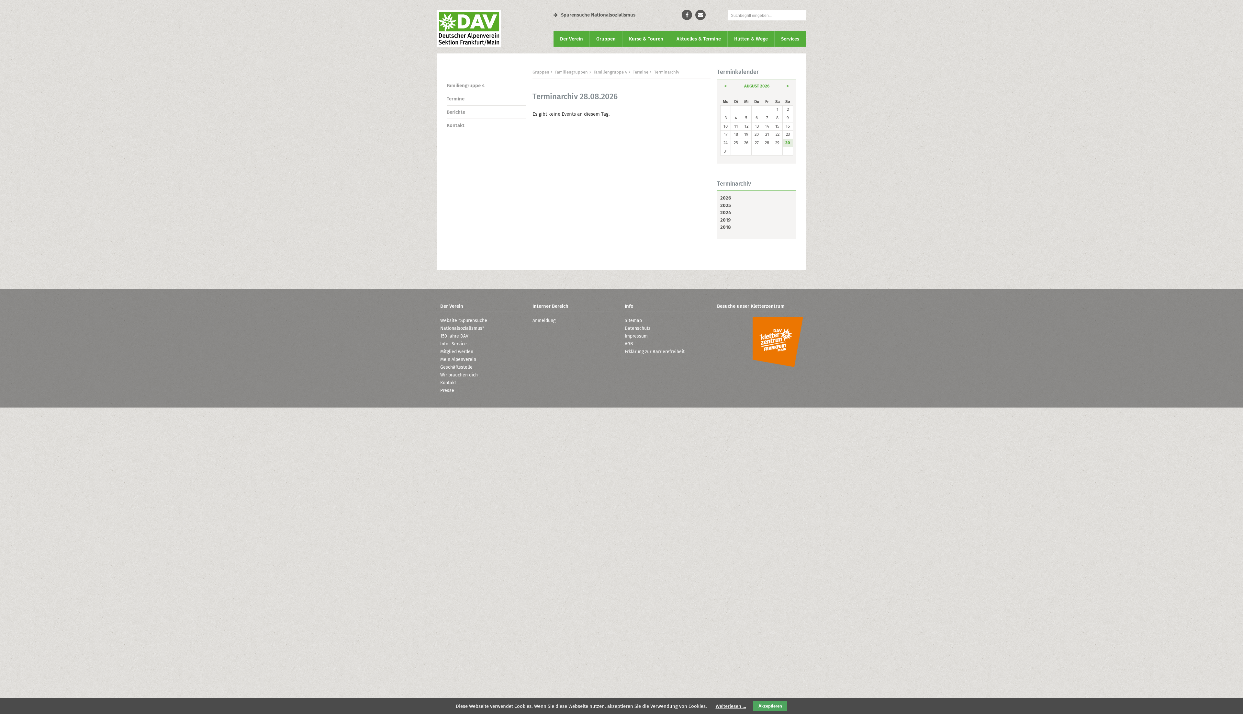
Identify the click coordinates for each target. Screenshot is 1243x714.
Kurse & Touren (646, 39)
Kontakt (456, 125)
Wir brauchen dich (459, 375)
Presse (447, 390)
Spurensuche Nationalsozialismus (598, 15)
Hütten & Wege (751, 39)
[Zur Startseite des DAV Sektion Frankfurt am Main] (469, 45)
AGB (629, 344)
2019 (725, 220)
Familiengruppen (571, 72)
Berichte (456, 112)
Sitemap (633, 320)
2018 (725, 227)
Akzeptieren (770, 706)
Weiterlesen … (731, 706)
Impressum (636, 336)
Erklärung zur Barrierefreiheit (655, 351)
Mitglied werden (456, 351)
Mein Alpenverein (458, 359)
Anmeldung (543, 320)
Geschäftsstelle (456, 367)
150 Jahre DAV (454, 336)
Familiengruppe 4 (466, 85)
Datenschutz (637, 328)
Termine (456, 99)
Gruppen (606, 39)
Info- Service (453, 344)
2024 (725, 212)
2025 (725, 205)
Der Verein (571, 39)
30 (787, 142)
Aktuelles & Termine (699, 39)
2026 (725, 198)
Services (790, 39)
